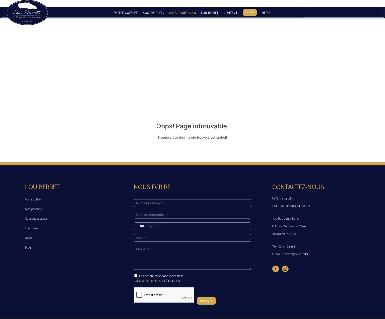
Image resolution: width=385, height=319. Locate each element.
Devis (250, 12)
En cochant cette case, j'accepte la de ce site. (158, 278)
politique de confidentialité (151, 281)
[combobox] (143, 226)
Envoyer (206, 301)
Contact (231, 13)
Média (266, 13)
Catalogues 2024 (182, 13)
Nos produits (153, 13)
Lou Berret (210, 13)
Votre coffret (126, 13)
